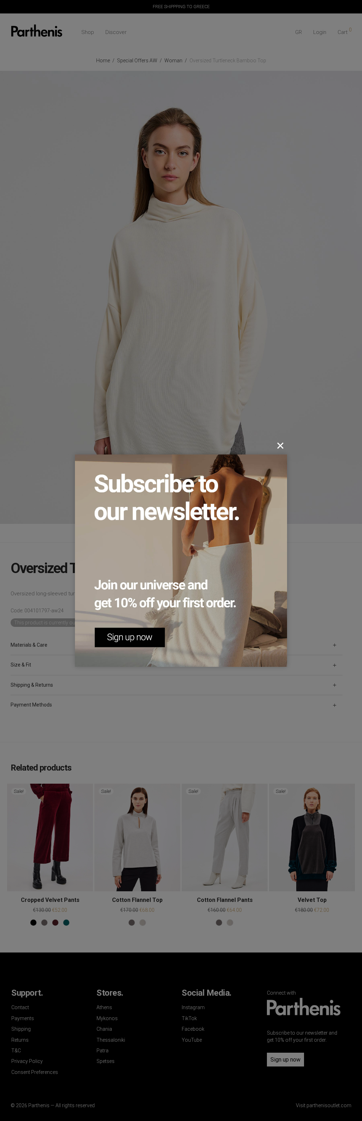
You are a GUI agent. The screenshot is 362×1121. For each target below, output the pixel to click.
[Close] (280, 445)
